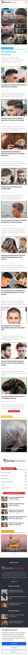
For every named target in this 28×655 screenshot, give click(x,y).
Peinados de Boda (20, 59)
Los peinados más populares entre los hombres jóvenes (13, 397)
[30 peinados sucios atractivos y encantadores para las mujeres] (4, 604)
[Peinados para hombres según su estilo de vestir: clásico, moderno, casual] (14, 350)
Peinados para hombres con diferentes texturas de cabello (6, 31)
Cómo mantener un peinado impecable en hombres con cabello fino (13, 327)
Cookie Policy (9, 640)
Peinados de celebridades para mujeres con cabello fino (16, 523)
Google (4, 638)
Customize (14, 647)
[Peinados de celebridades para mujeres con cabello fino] (4, 524)
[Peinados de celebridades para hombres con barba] (4, 505)
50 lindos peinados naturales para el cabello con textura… (14, 549)
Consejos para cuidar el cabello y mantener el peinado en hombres (12, 119)
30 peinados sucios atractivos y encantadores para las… (17, 603)
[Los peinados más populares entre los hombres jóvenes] (14, 386)
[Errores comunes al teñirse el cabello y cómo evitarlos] (4, 623)
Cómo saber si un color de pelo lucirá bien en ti (16, 615)
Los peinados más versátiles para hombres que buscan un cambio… (20, 42)
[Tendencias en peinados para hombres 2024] (14, 176)
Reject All (14, 652)
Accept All (14, 643)
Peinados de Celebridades (7, 61)
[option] (14, 436)
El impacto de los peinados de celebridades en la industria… (16, 510)
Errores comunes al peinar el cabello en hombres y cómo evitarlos (14, 221)
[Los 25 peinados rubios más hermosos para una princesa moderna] (4, 591)
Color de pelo (4, 57)
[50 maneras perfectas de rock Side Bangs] (4, 598)
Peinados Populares (6, 472)
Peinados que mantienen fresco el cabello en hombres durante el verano (13, 257)
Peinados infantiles (18, 61)
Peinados (13, 59)
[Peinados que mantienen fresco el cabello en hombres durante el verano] (14, 245)
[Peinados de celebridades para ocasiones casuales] (4, 499)
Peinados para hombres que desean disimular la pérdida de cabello (13, 18)
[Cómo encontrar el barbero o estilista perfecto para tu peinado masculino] (14, 141)
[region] (14, 641)
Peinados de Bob (5, 488)
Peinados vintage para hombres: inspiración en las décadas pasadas (20, 31)
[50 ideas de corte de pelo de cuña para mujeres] (14, 436)
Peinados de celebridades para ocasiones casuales (16, 498)
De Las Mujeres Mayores (14, 57)
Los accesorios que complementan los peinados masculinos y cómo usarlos (13, 292)
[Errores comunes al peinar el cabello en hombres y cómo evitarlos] (14, 209)
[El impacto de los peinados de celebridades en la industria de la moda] (4, 511)
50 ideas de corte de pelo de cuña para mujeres (14, 449)
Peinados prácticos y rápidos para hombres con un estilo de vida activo (7, 42)
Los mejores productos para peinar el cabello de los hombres (14, 86)
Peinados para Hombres (8, 10)
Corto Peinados (15, 422)
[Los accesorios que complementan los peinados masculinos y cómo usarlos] (14, 280)
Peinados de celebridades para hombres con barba (16, 504)
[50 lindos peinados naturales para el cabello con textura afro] (14, 543)
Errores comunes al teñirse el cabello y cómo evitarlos (16, 622)
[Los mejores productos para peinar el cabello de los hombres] (14, 74)
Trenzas (3, 485)
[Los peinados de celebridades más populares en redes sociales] (4, 518)
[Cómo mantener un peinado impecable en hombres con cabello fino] (14, 315)
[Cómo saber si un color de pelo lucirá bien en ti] (4, 616)
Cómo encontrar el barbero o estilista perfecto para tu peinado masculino (13, 153)
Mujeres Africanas (6, 59)
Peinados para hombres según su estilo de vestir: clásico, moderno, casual (12, 363)
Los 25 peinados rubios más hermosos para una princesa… (16, 590)
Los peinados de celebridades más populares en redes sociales (17, 517)
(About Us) (14, 581)
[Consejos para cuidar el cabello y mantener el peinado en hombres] (14, 107)
